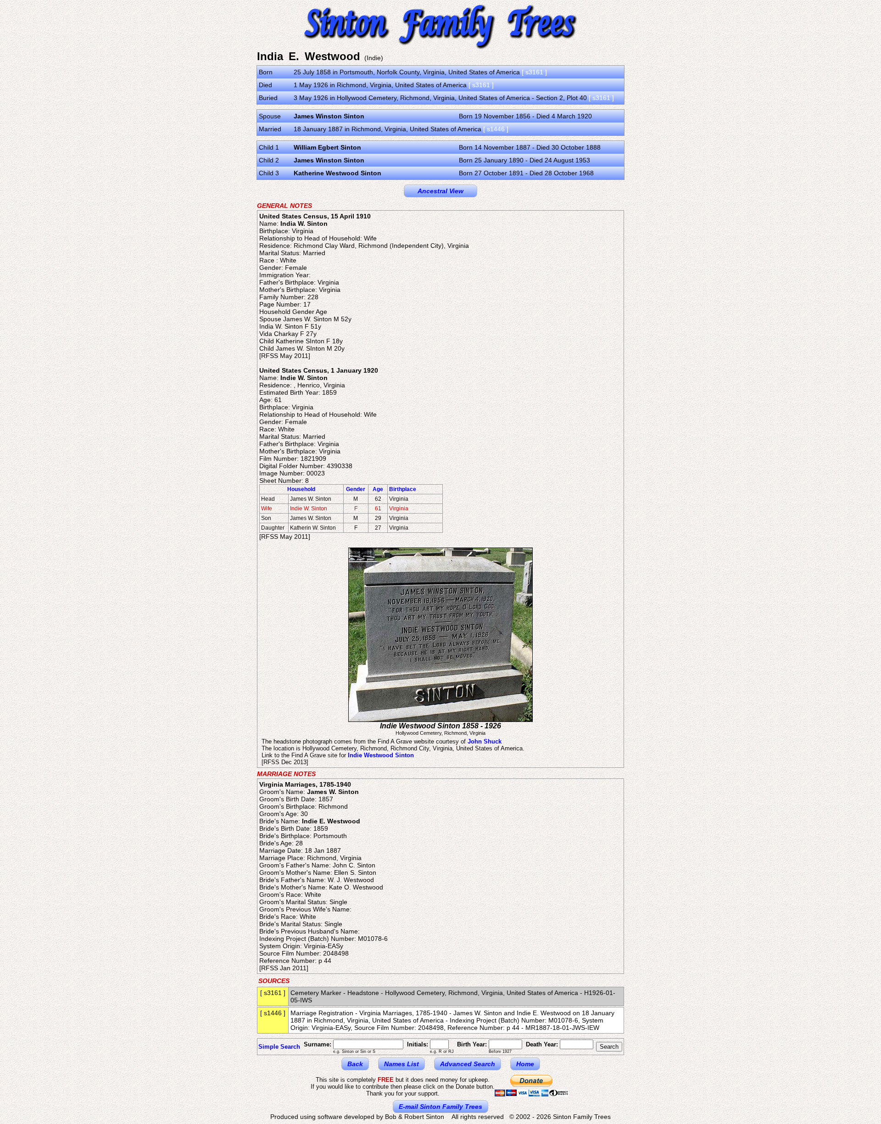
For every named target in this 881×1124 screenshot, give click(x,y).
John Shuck (485, 741)
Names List (401, 1064)
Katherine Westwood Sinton (337, 173)
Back (355, 1064)
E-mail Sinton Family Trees (440, 1106)
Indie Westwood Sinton (381, 755)
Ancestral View (440, 191)
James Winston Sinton (329, 116)
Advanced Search (467, 1064)
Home (525, 1064)
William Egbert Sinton (327, 147)
